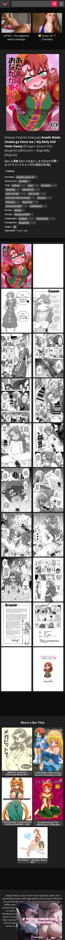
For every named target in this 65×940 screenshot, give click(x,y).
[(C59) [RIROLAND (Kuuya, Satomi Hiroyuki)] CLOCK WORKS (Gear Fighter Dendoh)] (48, 749)
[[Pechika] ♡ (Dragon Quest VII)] (32, 842)
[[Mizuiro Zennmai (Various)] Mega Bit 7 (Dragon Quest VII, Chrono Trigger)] (17, 749)
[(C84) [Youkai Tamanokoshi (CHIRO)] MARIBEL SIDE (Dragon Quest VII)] (17, 798)
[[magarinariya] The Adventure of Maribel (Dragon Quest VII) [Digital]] (48, 799)
